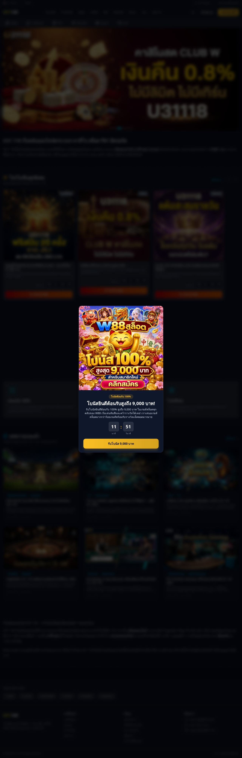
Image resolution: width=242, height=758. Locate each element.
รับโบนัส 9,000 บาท (121, 444)
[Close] (158, 311)
